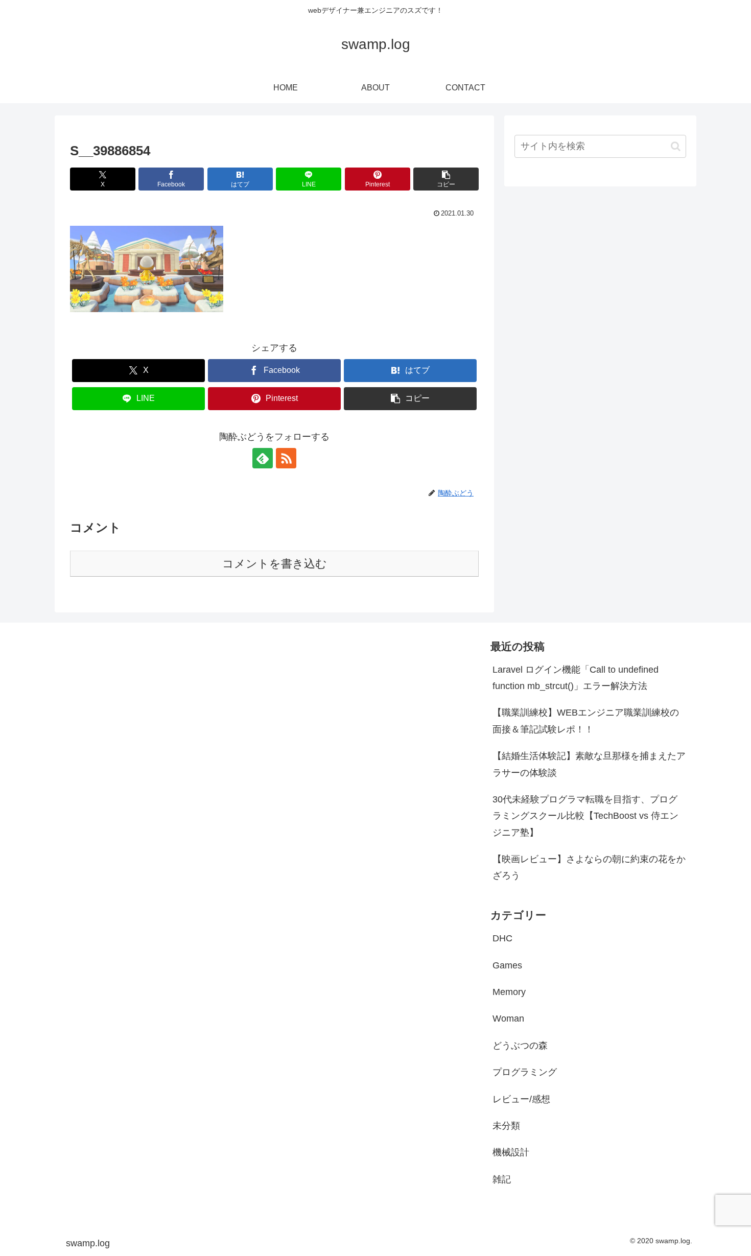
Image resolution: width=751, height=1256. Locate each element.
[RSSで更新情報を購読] (286, 458)
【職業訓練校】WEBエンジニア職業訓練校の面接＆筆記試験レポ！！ (585, 720)
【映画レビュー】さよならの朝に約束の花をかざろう (589, 867)
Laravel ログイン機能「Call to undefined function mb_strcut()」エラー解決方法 (575, 678)
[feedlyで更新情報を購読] (262, 458)
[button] (446, 179)
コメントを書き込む (274, 563)
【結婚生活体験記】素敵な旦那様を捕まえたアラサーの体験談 (589, 764)
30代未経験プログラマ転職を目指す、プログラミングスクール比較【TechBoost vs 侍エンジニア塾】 (585, 816)
